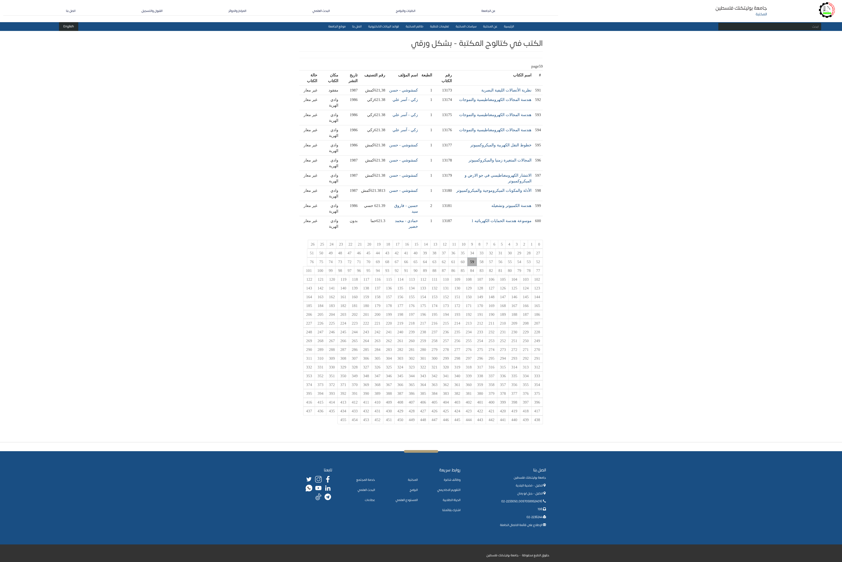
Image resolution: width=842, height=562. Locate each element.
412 (355, 402)
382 (457, 393)
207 (537, 323)
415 (320, 402)
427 (423, 411)
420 (503, 411)
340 (457, 376)
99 (331, 270)
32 (491, 253)
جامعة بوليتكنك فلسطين (741, 8)
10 (464, 244)
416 (309, 402)
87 (444, 270)
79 (519, 270)
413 (343, 402)
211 (491, 323)
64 (425, 262)
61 (453, 262)
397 (526, 402)
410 (377, 402)
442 (491, 420)
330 (332, 367)
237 (434, 332)
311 (309, 358)
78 (529, 270)
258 (434, 341)
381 (469, 393)
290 (309, 349)
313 (526, 367)
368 (377, 384)
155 (412, 297)
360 (469, 384)
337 (491, 376)
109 (457, 279)
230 (514, 332)
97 (349, 270)
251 (514, 341)
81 (500, 270)
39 (425, 253)
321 (434, 367)
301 (423, 358)
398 (514, 402)
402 (469, 402)
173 (446, 305)
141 (332, 288)
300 (434, 358)
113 (412, 279)
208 (526, 323)
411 (366, 402)
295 (491, 358)
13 (435, 244)
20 (369, 244)
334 (526, 376)
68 (387, 262)
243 (366, 332)
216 (434, 323)
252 (503, 341)
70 (368, 262)
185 (309, 305)
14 (426, 244)
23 (341, 244)
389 (377, 393)
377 (514, 393)
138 (366, 288)
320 (446, 367)
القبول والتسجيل (151, 10)
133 (423, 288)
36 (453, 253)
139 (355, 288)
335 (514, 376)
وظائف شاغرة (452, 479)
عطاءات (370, 500)
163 (320, 297)
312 (537, 367)
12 (445, 244)
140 (343, 288)
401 (480, 402)
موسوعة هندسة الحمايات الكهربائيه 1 (501, 221)
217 (423, 323)
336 (503, 376)
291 (537, 358)
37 (444, 253)
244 (355, 332)
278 (446, 349)
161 (343, 297)
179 (377, 305)
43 (387, 253)
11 (454, 244)
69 (378, 262)
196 (423, 314)
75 (321, 262)
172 (457, 305)
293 (514, 358)
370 (355, 384)
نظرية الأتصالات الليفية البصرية (506, 90)
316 (491, 367)
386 (412, 393)
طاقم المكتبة (414, 26)
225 (332, 323)
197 (412, 314)
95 (368, 270)
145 (526, 297)
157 (389, 297)
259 (423, 341)
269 (309, 341)
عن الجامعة (488, 10)
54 (519, 262)
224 (343, 323)
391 (355, 393)
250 (526, 341)
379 (491, 393)
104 (514, 279)
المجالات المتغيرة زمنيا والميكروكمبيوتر (500, 160)
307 (355, 358)
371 (343, 384)
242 (377, 332)
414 (332, 402)
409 (389, 402)
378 (503, 393)
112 (423, 279)
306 (366, 358)
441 (503, 420)
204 (332, 314)
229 (526, 332)
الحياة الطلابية (451, 500)
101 (309, 270)
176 (412, 305)
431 (377, 411)
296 (480, 358)
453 (366, 420)
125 (514, 288)
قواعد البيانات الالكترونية (383, 26)
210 (503, 323)
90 (415, 270)
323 (412, 367)
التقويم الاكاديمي (448, 489)
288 (332, 349)
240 (400, 332)
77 (538, 270)
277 (457, 349)
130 (457, 288)
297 (469, 358)
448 (423, 420)
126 (503, 288)
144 (537, 297)
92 (397, 270)
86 (453, 270)
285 (366, 349)
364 (423, 384)
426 (434, 411)
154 (423, 297)
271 (526, 349)
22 (350, 244)
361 (457, 384)
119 (343, 279)
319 (457, 367)
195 (434, 314)
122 (309, 279)
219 (400, 323)
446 (446, 420)
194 (446, 314)
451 (389, 420)
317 (480, 367)
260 (412, 341)
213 (469, 323)
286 (355, 349)
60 (463, 262)
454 (355, 420)
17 (398, 244)
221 (377, 323)
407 (412, 402)
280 (423, 349)
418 (526, 411)
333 (537, 376)
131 (446, 288)
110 (446, 279)
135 (400, 288)
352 (320, 376)
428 (412, 411)
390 (366, 393)
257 (446, 341)
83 (481, 270)
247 (320, 332)
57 (491, 262)
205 (320, 314)
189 (503, 314)
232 (491, 332)
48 (340, 253)
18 (388, 244)
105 (503, 279)
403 (457, 402)
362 (446, 384)
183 (332, 305)
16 (407, 244)
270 (537, 349)
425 (446, 411)
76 (312, 262)
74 (331, 262)
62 (444, 262)
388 (389, 393)
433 (355, 411)
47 (349, 253)
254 (480, 341)
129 (469, 288)
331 (320, 367)
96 (359, 270)
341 (446, 376)
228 (537, 332)
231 (503, 332)
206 (309, 314)
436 (320, 411)
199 (389, 314)
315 (503, 367)
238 (423, 332)
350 (343, 376)
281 (412, 349)
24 (332, 244)
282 (400, 349)
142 (320, 288)
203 (343, 314)
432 (366, 411)
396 (537, 402)
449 (412, 420)
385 (423, 393)
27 (538, 253)
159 (366, 297)
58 (481, 262)
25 (322, 244)
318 (469, 367)
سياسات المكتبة (466, 26)
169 (491, 305)
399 (503, 402)
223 (355, 323)
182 (343, 305)
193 (457, 314)
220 (389, 323)
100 (320, 270)
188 (514, 314)
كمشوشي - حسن (403, 90)
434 (343, 411)
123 (537, 288)
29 (519, 253)
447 (434, 420)
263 (377, 341)
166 (526, 305)
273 (503, 349)
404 (446, 402)
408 (400, 402)
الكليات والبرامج (405, 10)
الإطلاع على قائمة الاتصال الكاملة (521, 525)
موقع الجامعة (337, 26)
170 (480, 305)
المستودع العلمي (407, 500)
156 (400, 297)
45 (368, 253)
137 (377, 288)
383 (446, 393)
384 (434, 393)
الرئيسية (509, 26)
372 (332, 384)
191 (480, 314)
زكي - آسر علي (405, 99)
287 (343, 349)
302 (412, 358)
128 (480, 288)
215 (446, 323)
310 (320, 358)
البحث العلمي (321, 10)
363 (434, 384)
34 (472, 253)
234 (469, 332)
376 (526, 393)
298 (457, 358)
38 (434, 253)
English (68, 26)
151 (457, 297)
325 (389, 367)
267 (332, 341)
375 (537, 393)
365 (412, 384)
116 (378, 279)
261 (400, 341)
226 (320, 323)
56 (500, 262)
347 (377, 376)
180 (366, 305)
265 (355, 341)
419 (514, 411)
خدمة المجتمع (365, 479)
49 (331, 253)
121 (321, 279)
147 (503, 297)
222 (366, 323)
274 (491, 349)
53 (529, 262)
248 (309, 332)
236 (446, 332)
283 (389, 349)
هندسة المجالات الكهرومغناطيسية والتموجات (495, 99)
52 (538, 262)
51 (312, 253)
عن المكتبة (490, 26)
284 (377, 349)
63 (434, 262)
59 (472, 262)
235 (457, 332)
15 (416, 244)
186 (537, 314)
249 (537, 341)
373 (320, 384)
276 (469, 349)
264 (366, 341)
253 (491, 341)
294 (503, 358)
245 (343, 332)
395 (309, 393)
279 (434, 349)
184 (320, 305)
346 (389, 376)
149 (480, 297)
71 (359, 262)
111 (434, 279)
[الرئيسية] (827, 9)
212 (480, 323)
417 (537, 411)
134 (412, 288)
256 (457, 341)
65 (415, 262)
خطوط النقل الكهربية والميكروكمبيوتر (501, 145)
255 (469, 341)
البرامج (414, 489)
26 (313, 244)
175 (423, 305)
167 (514, 305)
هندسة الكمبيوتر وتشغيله (511, 205)
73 (340, 262)
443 (480, 420)
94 (378, 270)
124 (526, 288)
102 (537, 279)
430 (389, 411)
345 (400, 376)
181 (355, 305)
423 (469, 411)
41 (406, 253)
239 (412, 332)
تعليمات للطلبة (439, 26)
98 (340, 270)
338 (480, 376)
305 (377, 358)
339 (469, 376)
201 (366, 314)
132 (434, 288)
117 (366, 279)
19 (379, 244)
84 (472, 270)
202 (355, 314)
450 (400, 420)
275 (480, 349)
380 (480, 393)
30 (510, 253)
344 (412, 376)
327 (366, 367)
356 (514, 384)
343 (423, 376)
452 (377, 420)
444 (469, 420)
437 (309, 411)
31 (500, 253)
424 (457, 411)
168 (503, 305)
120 (332, 279)
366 (400, 384)
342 (434, 376)
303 (400, 358)
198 (400, 314)
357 (503, 384)
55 (510, 262)
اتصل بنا (70, 10)
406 (423, 402)
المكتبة (413, 479)
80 (510, 270)
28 (529, 253)
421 (491, 411)
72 (349, 262)
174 (434, 305)
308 (343, 358)
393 (332, 393)
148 (491, 297)
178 (389, 305)
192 (469, 314)
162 (332, 297)
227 (309, 323)
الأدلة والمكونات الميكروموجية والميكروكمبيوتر (494, 190)
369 (366, 384)
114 (400, 279)
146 (514, 297)
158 (377, 297)
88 (434, 270)
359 (480, 384)
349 (355, 376)
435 (332, 411)
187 (526, 314)
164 (309, 297)
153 (434, 297)
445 (457, 420)
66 (406, 262)
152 (446, 297)
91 (406, 270)
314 (514, 367)
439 (526, 420)
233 (480, 332)
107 (480, 279)
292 (526, 358)
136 (389, 288)
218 (412, 323)
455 (343, 420)
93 (387, 270)
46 (359, 253)
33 (481, 253)
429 (400, 411)
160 (355, 297)
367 (389, 384)
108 (469, 279)
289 (320, 349)
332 (309, 367)
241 (389, 332)
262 (389, 341)
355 (526, 384)
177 (400, 305)
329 (343, 367)
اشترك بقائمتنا (451, 510)
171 (469, 305)
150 (469, 297)
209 (514, 323)
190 (491, 314)
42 (397, 253)
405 (434, 402)
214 (457, 323)
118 (355, 279)
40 (415, 253)
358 (491, 384)
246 (332, 332)
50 (321, 253)
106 (491, 279)
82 (491, 270)
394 (320, 393)
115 (389, 279)
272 (514, 349)
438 (537, 420)
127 (491, 288)
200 (377, 314)
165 (537, 305)
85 (463, 270)
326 (377, 367)
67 (397, 262)
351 (332, 376)
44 (378, 253)
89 (425, 270)
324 (400, 367)
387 (400, 393)
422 (480, 411)
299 (446, 358)
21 (360, 244)
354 (537, 384)
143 (309, 288)
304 (389, 358)
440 (514, 420)
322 (423, 367)
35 (463, 253)
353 (309, 376)
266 (343, 341)
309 (332, 358)
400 (491, 402)
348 (366, 376)
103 (526, 279)
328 (355, 367)
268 (320, 341)
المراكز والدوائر (237, 10)
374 (309, 384)
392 (343, 393)
